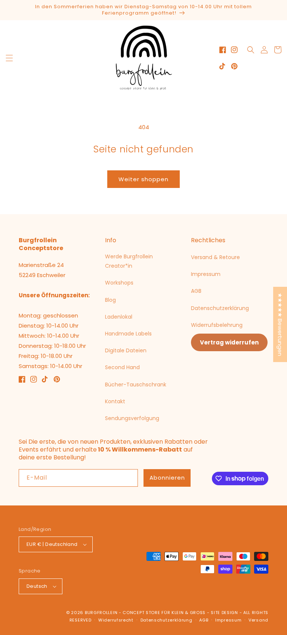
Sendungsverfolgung (132, 418)
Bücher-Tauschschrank (135, 384)
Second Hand (122, 367)
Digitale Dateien (125, 350)
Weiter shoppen (143, 179)
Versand (258, 620)
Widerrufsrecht (115, 620)
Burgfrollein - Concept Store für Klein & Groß (145, 613)
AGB (196, 291)
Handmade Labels (128, 333)
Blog (110, 300)
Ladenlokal (118, 316)
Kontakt (115, 401)
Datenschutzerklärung (220, 308)
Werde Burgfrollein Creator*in (129, 261)
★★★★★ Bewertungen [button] (280, 324)
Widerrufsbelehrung (217, 325)
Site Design (224, 613)
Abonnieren (167, 477)
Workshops (119, 282)
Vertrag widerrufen (229, 342)
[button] (9, 58)
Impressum (205, 274)
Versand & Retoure (215, 257)
